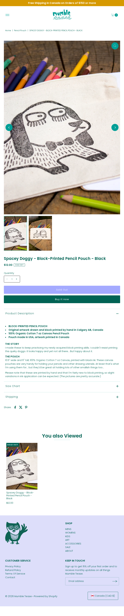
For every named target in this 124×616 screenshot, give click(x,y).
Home (8, 30)
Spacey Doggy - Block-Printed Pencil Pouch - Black (20, 495)
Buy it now (62, 299)
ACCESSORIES (73, 543)
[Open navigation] (7, 15)
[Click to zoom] (115, 45)
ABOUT (69, 551)
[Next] (115, 127)
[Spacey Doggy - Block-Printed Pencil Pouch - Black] (21, 466)
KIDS (67, 536)
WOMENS (70, 532)
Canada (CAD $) (105, 595)
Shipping (11, 397)
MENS (68, 529)
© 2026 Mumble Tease (18, 596)
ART (67, 540)
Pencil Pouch (20, 30)
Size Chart (12, 386)
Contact (10, 577)
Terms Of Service (15, 573)
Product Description (19, 313)
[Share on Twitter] (20, 407)
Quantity (9, 273)
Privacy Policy (13, 566)
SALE (67, 547)
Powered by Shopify (45, 596)
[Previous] (9, 127)
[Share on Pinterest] (26, 407)
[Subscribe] (115, 581)
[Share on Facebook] (15, 407)
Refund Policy (13, 570)
